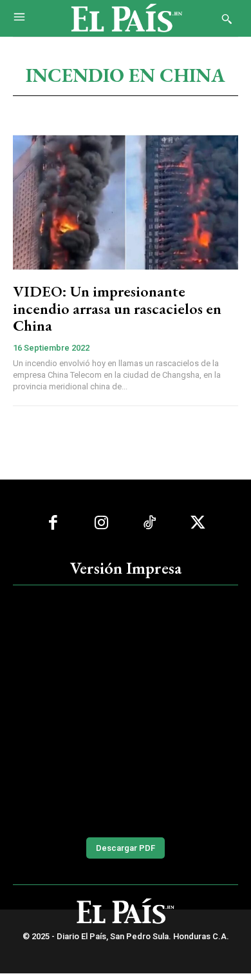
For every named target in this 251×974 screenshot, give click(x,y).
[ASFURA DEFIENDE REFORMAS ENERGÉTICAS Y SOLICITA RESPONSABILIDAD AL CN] (125, 709)
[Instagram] (101, 523)
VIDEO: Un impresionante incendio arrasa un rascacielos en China (117, 308)
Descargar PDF (125, 848)
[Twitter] (198, 523)
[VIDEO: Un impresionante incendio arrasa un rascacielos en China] (125, 202)
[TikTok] (150, 523)
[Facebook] (53, 523)
